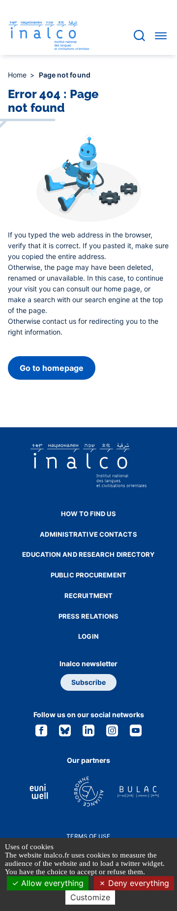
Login (88, 636)
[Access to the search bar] (139, 35)
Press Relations (89, 616)
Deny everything (137, 883)
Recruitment (88, 595)
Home (18, 75)
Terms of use (88, 836)
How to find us (88, 514)
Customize (90, 897)
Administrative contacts (88, 534)
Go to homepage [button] (52, 368)
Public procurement (88, 575)
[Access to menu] (161, 35)
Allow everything (51, 883)
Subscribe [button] (88, 682)
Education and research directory (88, 554)
